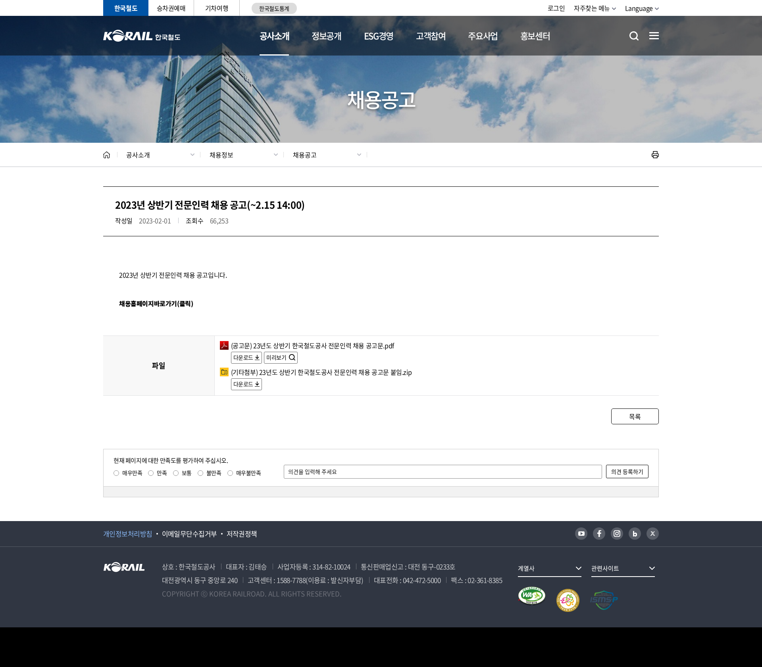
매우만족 (132, 473)
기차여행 (216, 8)
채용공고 (305, 154)
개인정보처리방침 (127, 534)
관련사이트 (605, 568)
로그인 (556, 8)
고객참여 (431, 35)
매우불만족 (248, 473)
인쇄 (655, 155)
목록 (635, 416)
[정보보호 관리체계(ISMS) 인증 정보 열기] (604, 600)
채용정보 (221, 154)
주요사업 (483, 35)
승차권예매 (171, 8)
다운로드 (243, 357)
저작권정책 (242, 534)
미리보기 (276, 357)
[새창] (581, 533)
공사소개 (274, 35)
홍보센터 (535, 35)
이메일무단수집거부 (189, 534)
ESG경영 (378, 35)
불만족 (213, 473)
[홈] (106, 154)
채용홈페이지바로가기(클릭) (156, 304)
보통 (187, 473)
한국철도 (125, 8)
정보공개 (326, 35)
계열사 (526, 568)
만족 (162, 473)
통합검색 (634, 35)
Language (639, 8)
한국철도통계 (274, 8)
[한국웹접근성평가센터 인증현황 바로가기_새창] (532, 600)
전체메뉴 (654, 35)
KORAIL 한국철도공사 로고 (142, 36)
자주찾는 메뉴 (592, 8)
